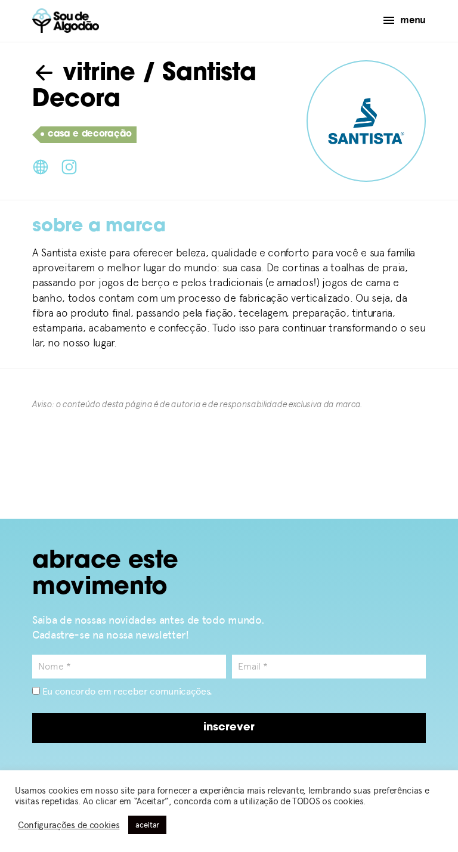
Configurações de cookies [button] (68, 825)
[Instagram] (69, 165)
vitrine (95, 74)
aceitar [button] (147, 824)
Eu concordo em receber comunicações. (126, 691)
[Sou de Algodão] (65, 20)
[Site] (40, 165)
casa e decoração (90, 134)
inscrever (229, 728)
